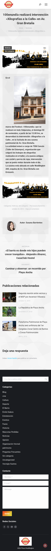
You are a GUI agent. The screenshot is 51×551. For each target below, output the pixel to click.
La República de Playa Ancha (31, 307)
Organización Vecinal (11, 444)
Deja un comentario (32, 209)
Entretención (7, 416)
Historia (5, 428)
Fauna (4, 424)
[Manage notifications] (45, 546)
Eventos (5, 420)
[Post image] (9, 297)
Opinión (5, 440)
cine (4, 396)
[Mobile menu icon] (46, 4)
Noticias (8, 48)
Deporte (5, 404)
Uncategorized (8, 460)
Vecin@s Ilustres (9, 464)
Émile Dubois (7, 412)
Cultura (5, 400)
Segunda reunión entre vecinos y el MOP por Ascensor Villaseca (33, 295)
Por (37, 206)
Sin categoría (9, 51)
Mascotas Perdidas (10, 432)
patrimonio (7, 448)
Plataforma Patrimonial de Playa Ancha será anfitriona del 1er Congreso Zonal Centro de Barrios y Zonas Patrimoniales (33, 327)
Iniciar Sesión (12, 358)
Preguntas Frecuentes (11, 452)
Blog (4, 392)
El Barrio (6, 408)
